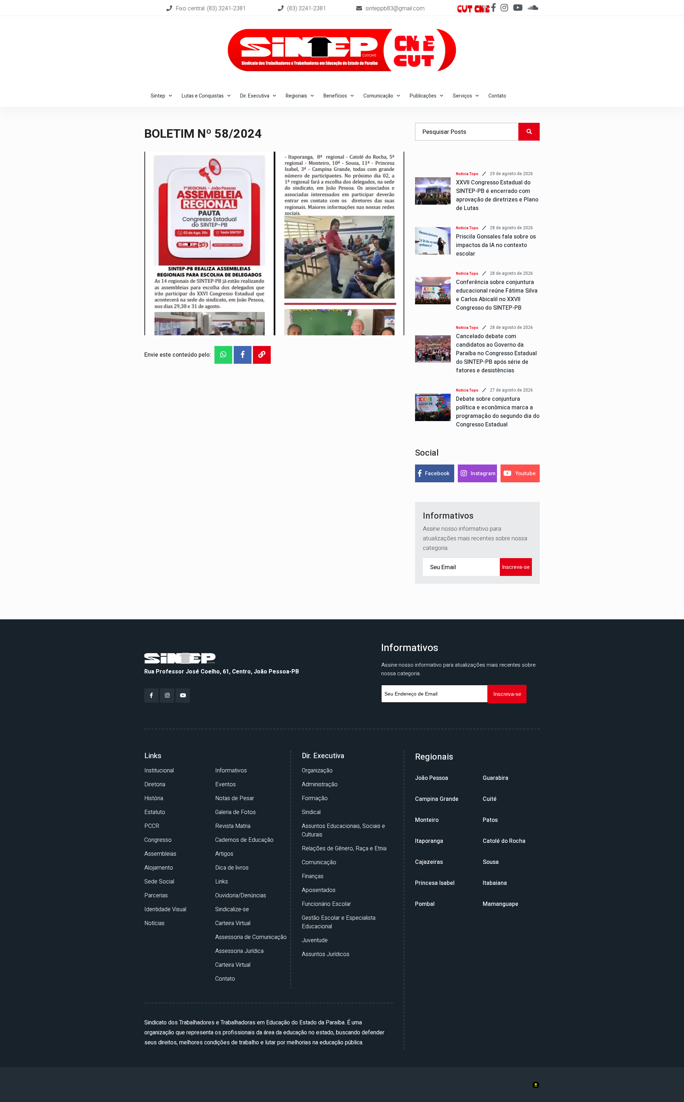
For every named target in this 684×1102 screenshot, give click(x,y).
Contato (497, 96)
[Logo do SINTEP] (180, 658)
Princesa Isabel (435, 883)
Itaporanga (429, 841)
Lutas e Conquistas (203, 96)
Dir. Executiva (254, 96)
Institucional (159, 770)
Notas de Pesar (234, 798)
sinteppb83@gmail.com (395, 8)
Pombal (425, 904)
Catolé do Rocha (504, 841)
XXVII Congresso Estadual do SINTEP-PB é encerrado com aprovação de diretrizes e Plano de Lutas (497, 195)
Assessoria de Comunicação (251, 937)
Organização (317, 770)
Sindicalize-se (232, 909)
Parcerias (156, 895)
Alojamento (158, 868)
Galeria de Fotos (235, 812)
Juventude (315, 940)
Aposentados (319, 890)
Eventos (225, 784)
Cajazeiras (429, 862)
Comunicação (378, 96)
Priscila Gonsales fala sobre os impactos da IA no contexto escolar (496, 245)
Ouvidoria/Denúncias (240, 895)
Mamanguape (500, 904)
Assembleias (160, 854)
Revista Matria (232, 826)
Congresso (158, 840)
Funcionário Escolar (326, 904)
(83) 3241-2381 (306, 8)
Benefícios (335, 96)
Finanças (312, 876)
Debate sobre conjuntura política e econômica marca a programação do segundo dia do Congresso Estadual (497, 412)
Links (221, 881)
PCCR (151, 826)
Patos (490, 820)
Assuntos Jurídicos (325, 954)
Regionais (296, 96)
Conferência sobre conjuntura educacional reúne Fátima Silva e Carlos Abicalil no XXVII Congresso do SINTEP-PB (497, 295)
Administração (320, 784)
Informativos (231, 770)
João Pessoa (431, 778)
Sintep (158, 96)
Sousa (491, 862)
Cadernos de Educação (244, 840)
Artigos (224, 854)
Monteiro (427, 820)
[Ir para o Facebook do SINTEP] (151, 695)
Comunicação (319, 862)
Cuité (490, 799)
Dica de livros (232, 868)
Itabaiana (495, 883)
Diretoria (154, 784)
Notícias (154, 923)
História (153, 798)
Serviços (462, 96)
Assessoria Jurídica (239, 951)
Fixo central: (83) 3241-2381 (211, 8)
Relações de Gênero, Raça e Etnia (344, 848)
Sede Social (159, 881)
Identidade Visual (165, 909)
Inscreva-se (516, 567)
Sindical (311, 812)
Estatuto (154, 812)
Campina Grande (436, 799)
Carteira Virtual (232, 923)
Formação (315, 798)
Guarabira (495, 778)
